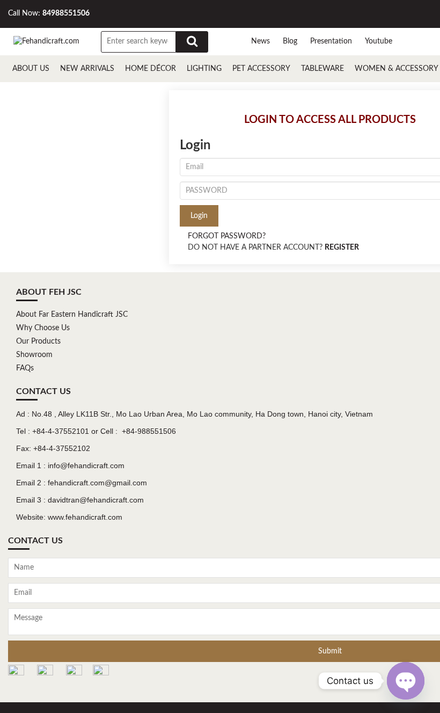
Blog (290, 41)
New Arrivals (87, 68)
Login (199, 216)
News (260, 41)
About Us (30, 68)
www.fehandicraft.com (85, 517)
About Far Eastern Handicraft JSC (72, 314)
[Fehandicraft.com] (46, 41)
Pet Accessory (261, 68)
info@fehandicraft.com (86, 465)
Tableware (322, 68)
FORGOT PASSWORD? (227, 236)
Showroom (34, 355)
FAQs (25, 368)
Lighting (204, 68)
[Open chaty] (405, 681)
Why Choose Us (43, 328)
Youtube (378, 41)
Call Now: (49, 13)
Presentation (331, 41)
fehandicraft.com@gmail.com (97, 482)
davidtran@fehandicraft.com (96, 500)
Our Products (38, 341)
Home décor (150, 68)
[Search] (192, 42)
